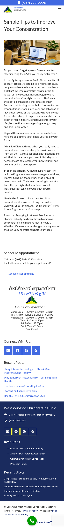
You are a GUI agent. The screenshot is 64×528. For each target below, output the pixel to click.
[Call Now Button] (32, 520)
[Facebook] (17, 350)
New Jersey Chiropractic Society (26, 448)
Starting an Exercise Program (20, 390)
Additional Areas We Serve (46, 522)
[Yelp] (36, 350)
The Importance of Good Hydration (24, 386)
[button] (59, 9)
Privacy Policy (30, 510)
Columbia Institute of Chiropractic (27, 458)
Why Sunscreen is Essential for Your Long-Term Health (31, 486)
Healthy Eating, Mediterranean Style (24, 395)
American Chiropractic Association (27, 453)
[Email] (8, 350)
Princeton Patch (18, 464)
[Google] (26, 350)
